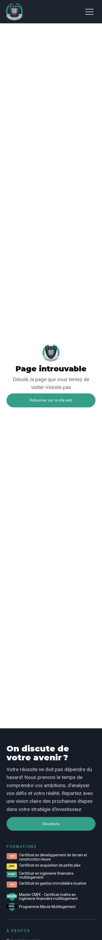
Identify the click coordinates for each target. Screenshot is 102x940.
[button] (89, 11)
